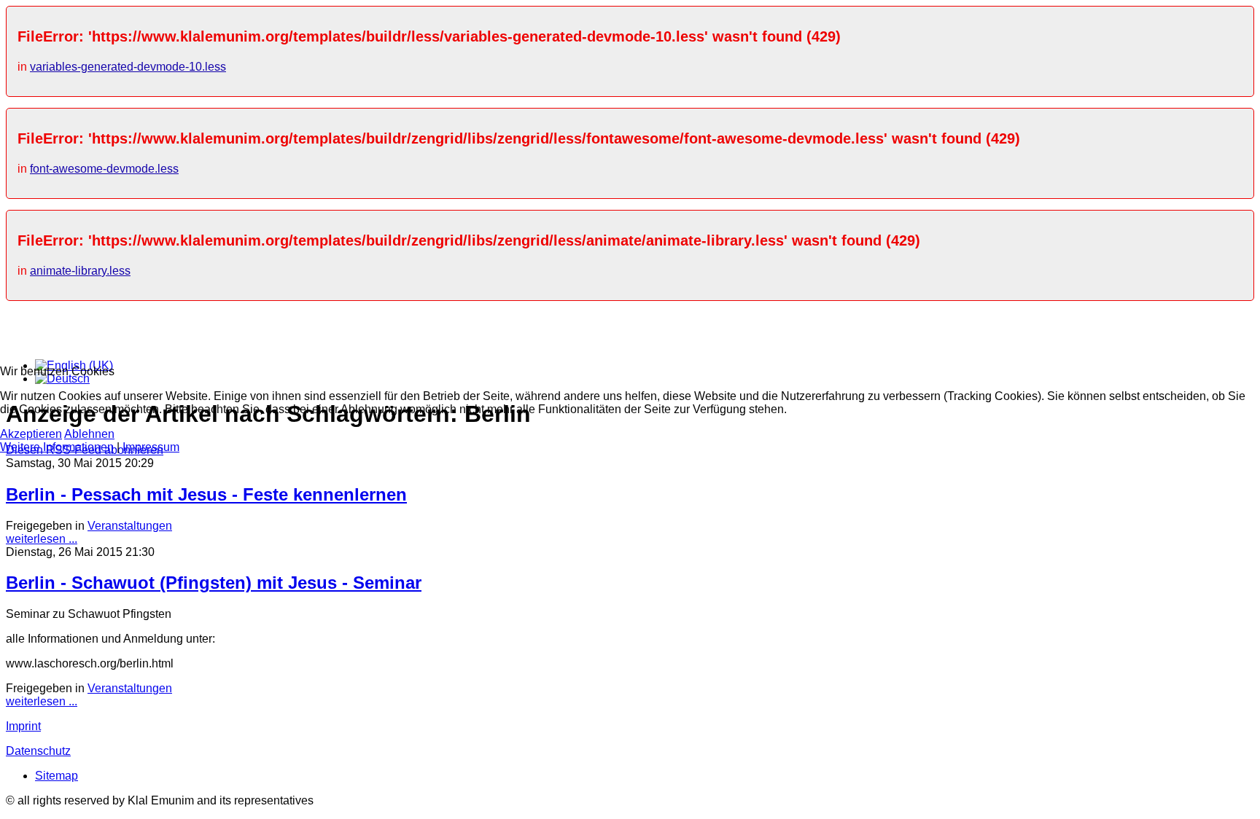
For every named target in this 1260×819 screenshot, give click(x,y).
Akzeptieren (31, 434)
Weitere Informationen (57, 447)
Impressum (150, 447)
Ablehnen (89, 434)
